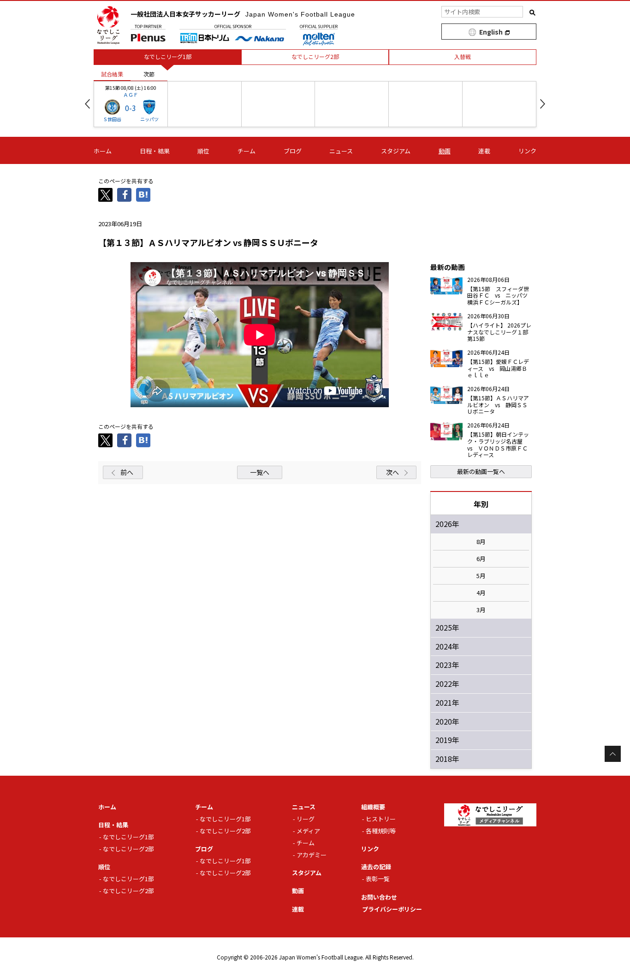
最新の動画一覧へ (481, 471)
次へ (392, 472)
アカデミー (312, 854)
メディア (308, 830)
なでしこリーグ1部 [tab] (167, 56)
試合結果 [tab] (112, 74)
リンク (527, 150)
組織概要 (373, 806)
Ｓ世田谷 (112, 119)
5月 (481, 575)
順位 (203, 150)
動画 (445, 150)
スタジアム (395, 150)
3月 (481, 610)
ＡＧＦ (130, 94)
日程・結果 (155, 150)
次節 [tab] (149, 74)
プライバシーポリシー (392, 909)
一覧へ (259, 472)
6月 (481, 558)
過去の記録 (376, 866)
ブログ (293, 150)
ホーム (103, 150)
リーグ (306, 818)
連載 (484, 150)
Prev (87, 104)
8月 (481, 541)
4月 (481, 593)
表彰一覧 (378, 878)
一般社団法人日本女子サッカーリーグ (243, 13)
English (491, 31)
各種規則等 (381, 830)
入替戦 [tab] (462, 56)
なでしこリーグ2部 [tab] (315, 56)
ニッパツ (149, 119)
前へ (126, 472)
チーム (247, 150)
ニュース (341, 150)
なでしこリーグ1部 (128, 836)
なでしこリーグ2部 (128, 848)
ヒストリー (381, 818)
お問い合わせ (379, 897)
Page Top (613, 754)
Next (542, 104)
